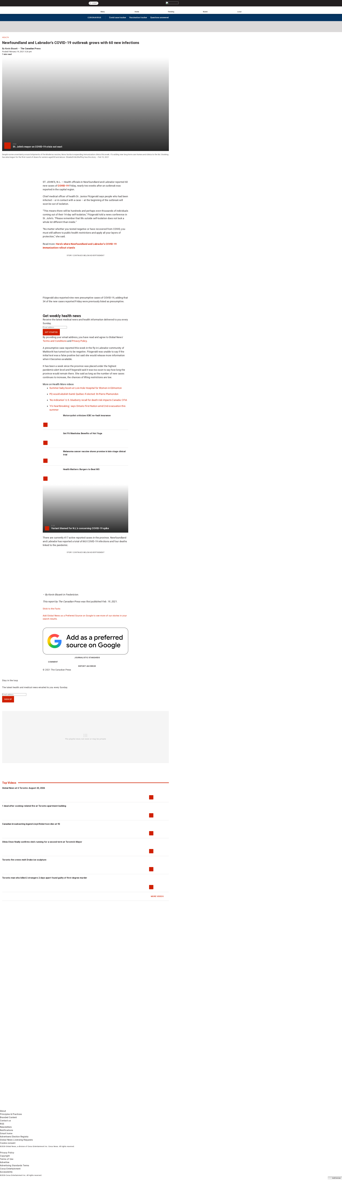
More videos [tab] (67, 384)
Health (5, 37)
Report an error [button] (87, 666)
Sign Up (8, 699)
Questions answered (159, 17)
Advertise (4, 1162)
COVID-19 (63, 185)
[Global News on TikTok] (61, 1108)
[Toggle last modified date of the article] (33, 51)
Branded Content (8, 1117)
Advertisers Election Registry (14, 1136)
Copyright (5, 1156)
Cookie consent (7, 1143)
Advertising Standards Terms (14, 1165)
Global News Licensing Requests (16, 1140)
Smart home (6, 1133)
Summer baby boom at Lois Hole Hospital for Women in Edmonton (85, 388)
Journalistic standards (87, 657)
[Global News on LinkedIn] (20, 1108)
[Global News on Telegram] (101, 1108)
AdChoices (336, 1178)
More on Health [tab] (51, 384)
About (3, 1111)
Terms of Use (6, 1159)
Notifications (6, 1130)
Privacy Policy (79, 341)
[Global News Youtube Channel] (101, 1087)
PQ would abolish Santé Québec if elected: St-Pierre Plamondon (83, 394)
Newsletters (6, 1127)
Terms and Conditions (55, 341)
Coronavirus (94, 18)
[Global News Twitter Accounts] (61, 1087)
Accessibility (6, 1172)
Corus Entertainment (10, 1168)
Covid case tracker (117, 17)
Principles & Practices (11, 1114)
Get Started (51, 332)
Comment (53, 662)
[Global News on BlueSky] (142, 1108)
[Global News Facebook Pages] (20, 1087)
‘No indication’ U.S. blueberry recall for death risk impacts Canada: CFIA (88, 400)
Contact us (5, 1120)
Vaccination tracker (138, 17)
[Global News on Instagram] (142, 1087)
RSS (2, 1124)
